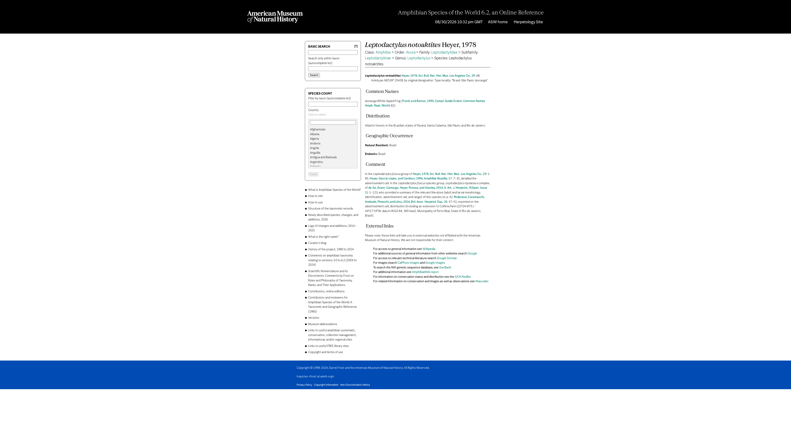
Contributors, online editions (326, 291)
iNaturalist (481, 281)
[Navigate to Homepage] (275, 17)
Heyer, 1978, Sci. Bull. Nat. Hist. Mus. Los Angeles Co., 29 (438, 75)
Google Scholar (447, 258)
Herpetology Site (528, 22)
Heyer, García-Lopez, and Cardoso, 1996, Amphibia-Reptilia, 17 (411, 178)
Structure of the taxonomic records (330, 208)
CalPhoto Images (408, 262)
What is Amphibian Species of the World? (334, 190)
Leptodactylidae (444, 52)
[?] (356, 46)
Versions (313, 317)
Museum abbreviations (322, 324)
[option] (334, 129)
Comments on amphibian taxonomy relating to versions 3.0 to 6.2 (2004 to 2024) (332, 260)
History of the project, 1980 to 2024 (331, 249)
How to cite (315, 196)
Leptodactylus (418, 58)
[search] (333, 134)
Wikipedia (428, 249)
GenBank (445, 267)
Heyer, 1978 (420, 45)
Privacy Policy (304, 385)
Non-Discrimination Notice (355, 385)
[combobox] (333, 114)
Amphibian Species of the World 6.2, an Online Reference (471, 13)
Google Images (435, 262)
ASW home (498, 22)
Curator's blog (317, 243)
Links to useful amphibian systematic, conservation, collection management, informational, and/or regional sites (332, 335)
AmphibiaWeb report (425, 272)
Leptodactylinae (378, 58)
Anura (411, 52)
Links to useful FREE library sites (328, 346)
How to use (315, 202)
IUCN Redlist (463, 276)
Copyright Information (326, 385)
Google (472, 253)
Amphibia (383, 52)
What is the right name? (323, 236)
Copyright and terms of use (325, 352)
